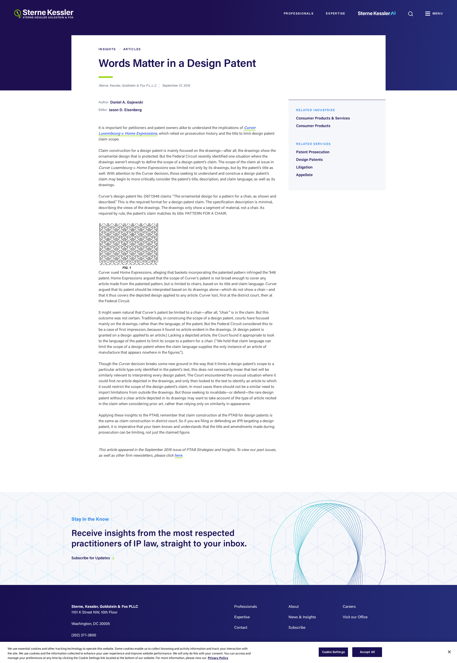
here (178, 456)
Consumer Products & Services (323, 118)
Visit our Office (355, 617)
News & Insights (302, 617)
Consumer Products (313, 126)
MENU (437, 13)
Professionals (298, 13)
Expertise (335, 13)
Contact (240, 628)
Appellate (304, 175)
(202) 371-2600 (83, 635)
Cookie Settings (333, 651)
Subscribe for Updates (91, 558)
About (293, 607)
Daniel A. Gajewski (126, 102)
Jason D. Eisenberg (125, 110)
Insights (107, 49)
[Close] (449, 652)
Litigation (304, 167)
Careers (349, 607)
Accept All (367, 651)
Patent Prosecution (312, 152)
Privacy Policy (218, 658)
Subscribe (296, 628)
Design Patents (309, 160)
